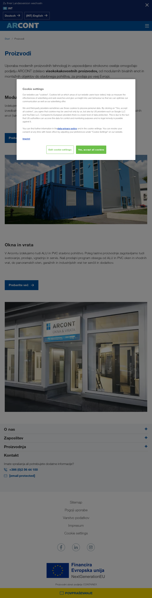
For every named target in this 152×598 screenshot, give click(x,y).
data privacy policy (67, 128)
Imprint (26, 138)
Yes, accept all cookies (91, 149)
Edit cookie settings (59, 149)
